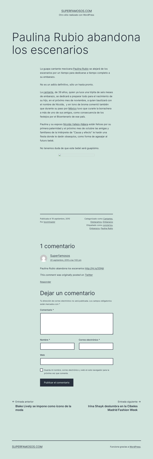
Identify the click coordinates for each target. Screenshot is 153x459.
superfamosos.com (76, 11)
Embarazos (108, 222)
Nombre (45, 340)
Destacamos (96, 222)
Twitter (89, 274)
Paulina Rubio (81, 68)
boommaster (49, 222)
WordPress (135, 446)
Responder (45, 282)
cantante (48, 92)
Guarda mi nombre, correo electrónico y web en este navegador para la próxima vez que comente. (76, 371)
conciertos (107, 225)
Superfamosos (60, 255)
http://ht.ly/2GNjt (94, 268)
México (72, 108)
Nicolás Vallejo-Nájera (75, 124)
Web (42, 355)
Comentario (47, 310)
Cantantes (107, 218)
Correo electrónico (89, 340)
